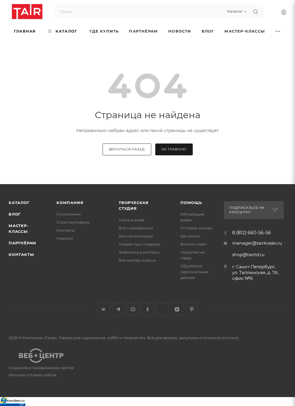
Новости (64, 238)
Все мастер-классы (137, 260)
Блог (15, 214)
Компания (69, 202)
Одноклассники (147, 309)
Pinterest (192, 309)
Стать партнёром (73, 222)
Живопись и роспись (139, 252)
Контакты (21, 254)
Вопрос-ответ (193, 244)
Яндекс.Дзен (177, 309)
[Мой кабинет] (283, 12)
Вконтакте (103, 309)
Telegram (118, 309)
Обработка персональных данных (194, 272)
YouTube (133, 309)
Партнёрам (22, 243)
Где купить (190, 236)
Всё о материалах (136, 228)
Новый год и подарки (139, 244)
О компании (68, 214)
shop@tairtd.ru (248, 254)
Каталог (19, 202)
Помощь (191, 202)
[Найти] (256, 11)
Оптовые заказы (196, 228)
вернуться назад (127, 149)
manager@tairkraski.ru (257, 243)
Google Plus (162, 309)
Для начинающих (136, 236)
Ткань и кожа (132, 220)
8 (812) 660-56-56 (251, 233)
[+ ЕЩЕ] (278, 31)
